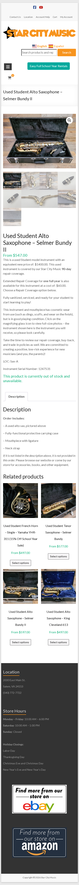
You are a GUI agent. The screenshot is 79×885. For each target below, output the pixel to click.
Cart (55, 16)
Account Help (43, 16)
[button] (69, 120)
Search (66, 52)
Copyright (28, 877)
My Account (66, 16)
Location (28, 16)
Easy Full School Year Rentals (48, 66)
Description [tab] (16, 396)
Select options (20, 562)
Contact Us (15, 16)
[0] (9, 78)
